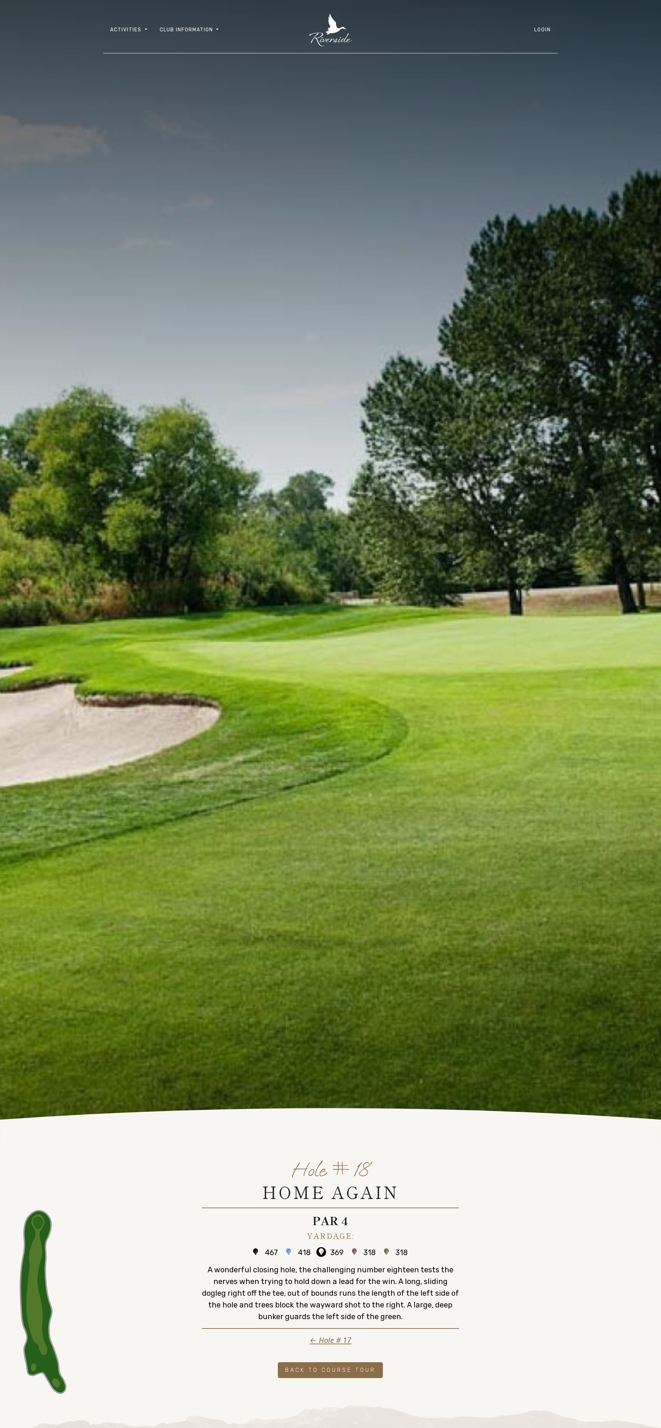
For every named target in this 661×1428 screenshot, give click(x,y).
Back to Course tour (330, 1370)
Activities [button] (126, 30)
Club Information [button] (187, 30)
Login (542, 30)
